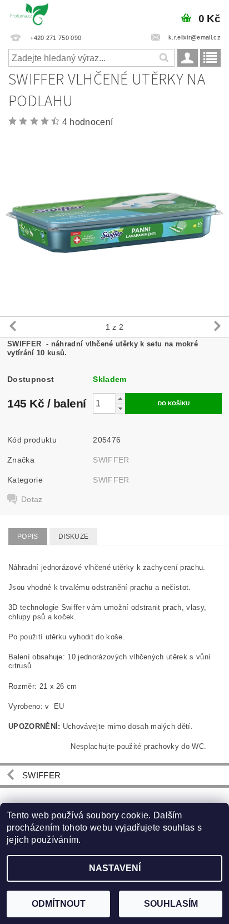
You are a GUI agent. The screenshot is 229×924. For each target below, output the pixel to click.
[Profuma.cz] (29, 14)
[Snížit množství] (120, 408)
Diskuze (73, 536)
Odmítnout (59, 903)
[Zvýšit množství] (120, 398)
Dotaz (32, 499)
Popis (27, 536)
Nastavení (115, 868)
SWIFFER (111, 459)
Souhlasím (171, 903)
